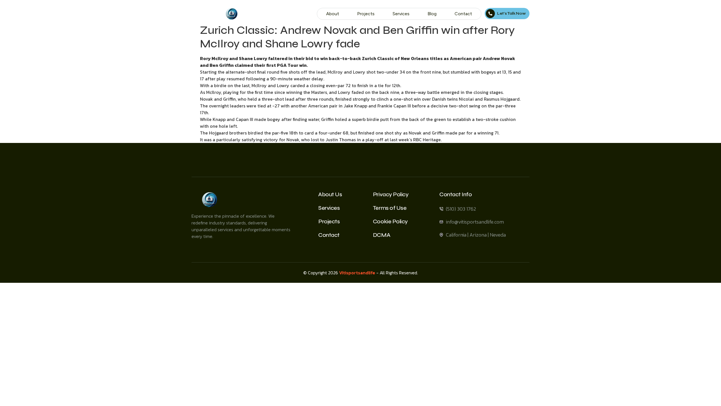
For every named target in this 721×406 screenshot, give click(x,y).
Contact (463, 13)
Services (401, 13)
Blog (432, 13)
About (332, 13)
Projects (366, 13)
